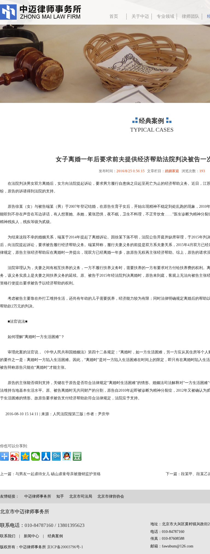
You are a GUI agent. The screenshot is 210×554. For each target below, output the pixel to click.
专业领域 (165, 16)
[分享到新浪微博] (14, 456)
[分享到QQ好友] (66, 456)
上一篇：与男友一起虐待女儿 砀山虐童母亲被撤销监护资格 (50, 474)
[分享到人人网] (46, 456)
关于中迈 (140, 16)
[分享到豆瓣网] (77, 456)
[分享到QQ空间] (25, 456)
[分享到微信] (35, 456)
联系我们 (7, 536)
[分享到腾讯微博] (56, 456)
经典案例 (55, 536)
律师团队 (190, 16)
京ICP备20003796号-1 (65, 547)
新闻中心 (31, 536)
